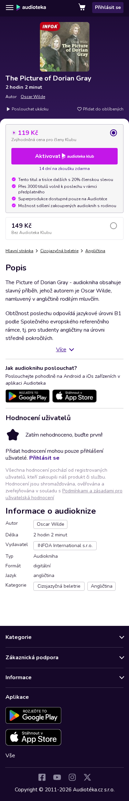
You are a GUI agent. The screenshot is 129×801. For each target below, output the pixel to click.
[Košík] (82, 7)
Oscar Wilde (33, 96)
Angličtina (95, 251)
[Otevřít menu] (10, 7)
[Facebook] (42, 777)
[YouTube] (57, 777)
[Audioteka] (31, 7)
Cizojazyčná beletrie (59, 251)
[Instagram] (72, 777)
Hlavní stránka (19, 251)
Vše (10, 755)
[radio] (64, 135)
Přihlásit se (108, 7)
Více (61, 349)
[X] (87, 777)
